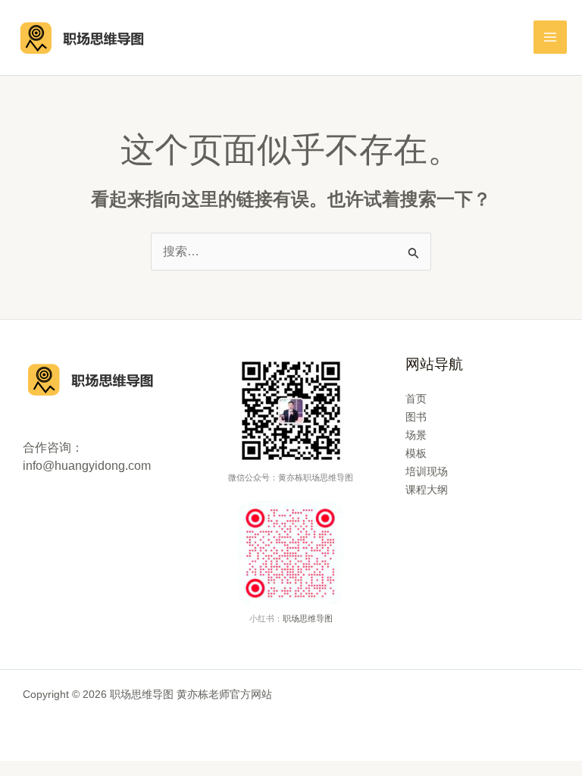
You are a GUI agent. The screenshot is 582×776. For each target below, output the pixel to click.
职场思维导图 (308, 618)
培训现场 (426, 471)
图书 (416, 417)
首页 (416, 399)
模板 (416, 453)
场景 (416, 435)
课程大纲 (426, 489)
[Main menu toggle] (550, 37)
